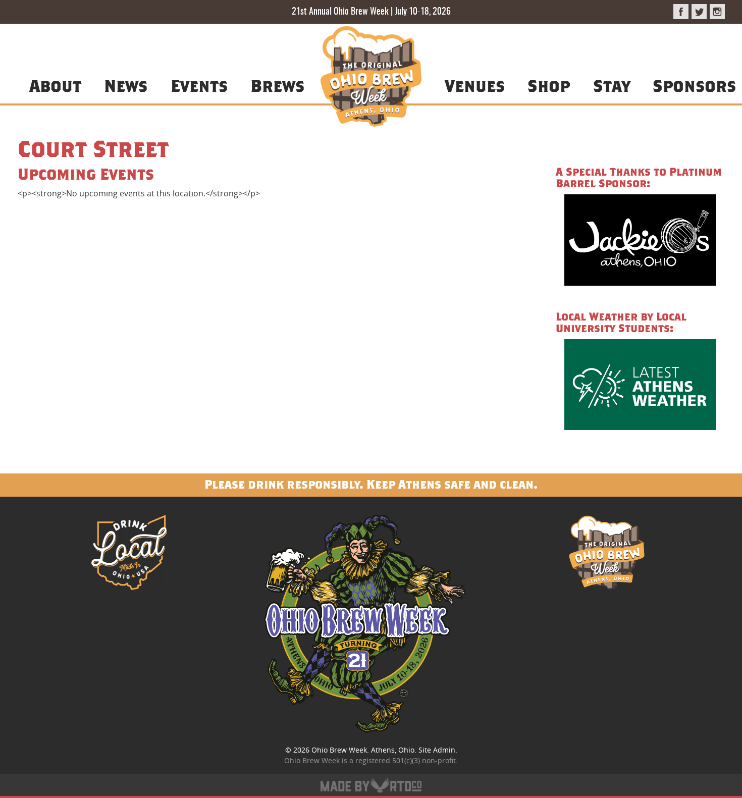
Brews (277, 85)
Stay (611, 85)
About (55, 85)
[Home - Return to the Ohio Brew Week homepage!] (371, 78)
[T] (699, 11)
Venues (475, 85)
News (125, 85)
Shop (548, 85)
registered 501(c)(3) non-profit (405, 760)
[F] (680, 11)
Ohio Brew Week (339, 750)
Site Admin (436, 750)
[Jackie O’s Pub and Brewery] (640, 241)
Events (199, 85)
